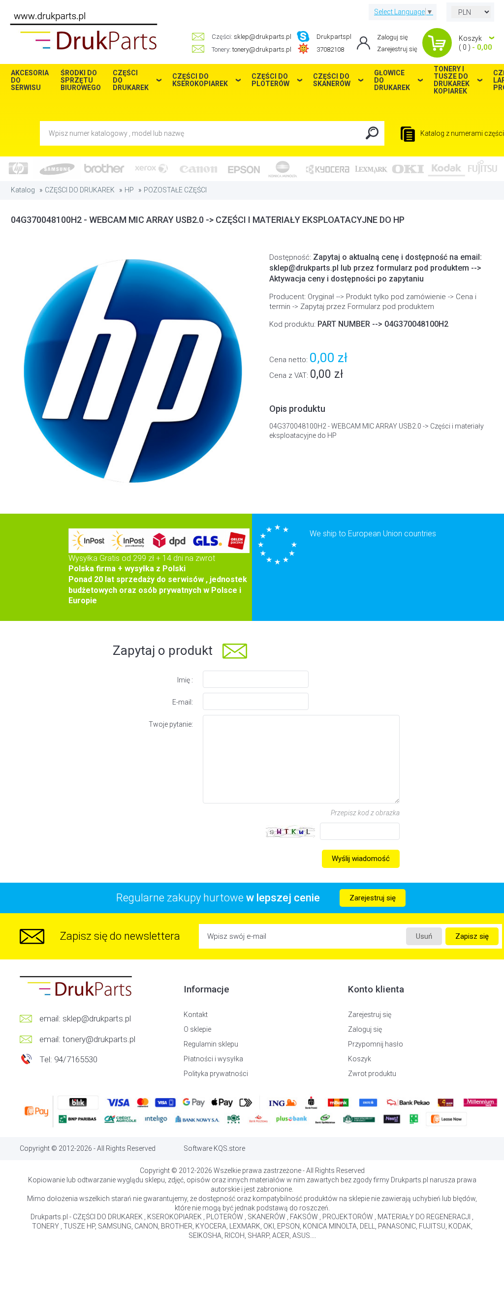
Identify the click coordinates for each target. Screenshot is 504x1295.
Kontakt (196, 1014)
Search (372, 133)
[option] (131, 370)
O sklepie (197, 1029)
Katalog (23, 190)
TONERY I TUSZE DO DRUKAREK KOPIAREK (452, 80)
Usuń (424, 936)
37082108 (330, 49)
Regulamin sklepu (211, 1044)
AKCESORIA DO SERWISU (30, 80)
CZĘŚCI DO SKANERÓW (331, 80)
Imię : (185, 680)
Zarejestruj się (397, 49)
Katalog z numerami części (461, 133)
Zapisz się (472, 936)
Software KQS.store (214, 1148)
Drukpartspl (333, 36)
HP (129, 190)
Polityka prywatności (216, 1074)
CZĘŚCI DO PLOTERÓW (270, 80)
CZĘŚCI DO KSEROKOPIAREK (200, 80)
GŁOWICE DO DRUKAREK (392, 80)
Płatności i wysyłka (213, 1059)
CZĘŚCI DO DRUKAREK (80, 190)
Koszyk (359, 1059)
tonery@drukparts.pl (261, 49)
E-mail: (182, 702)
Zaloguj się (392, 37)
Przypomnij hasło (375, 1044)
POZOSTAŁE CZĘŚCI (175, 190)
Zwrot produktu (372, 1074)
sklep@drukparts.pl (262, 36)
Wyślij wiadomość (361, 858)
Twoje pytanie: (171, 724)
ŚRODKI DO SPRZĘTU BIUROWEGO (81, 80)
